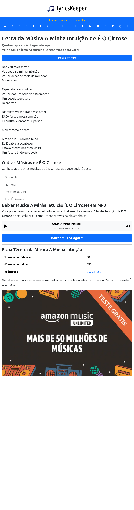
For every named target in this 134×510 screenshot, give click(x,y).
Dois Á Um (12, 177)
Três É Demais (14, 199)
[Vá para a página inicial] (67, 8)
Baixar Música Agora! (67, 238)
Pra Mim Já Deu (15, 192)
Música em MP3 (67, 57)
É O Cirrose (94, 271)
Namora (10, 184)
